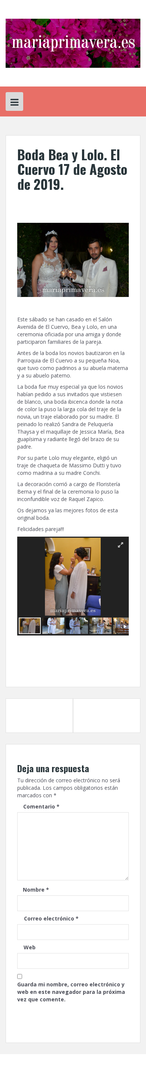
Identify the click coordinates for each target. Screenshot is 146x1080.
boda (66, 663)
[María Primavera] (73, 42)
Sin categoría (36, 663)
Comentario (41, 806)
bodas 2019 (102, 663)
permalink (52, 670)
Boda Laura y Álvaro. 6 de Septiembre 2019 (106, 711)
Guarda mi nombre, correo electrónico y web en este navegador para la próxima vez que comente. (71, 992)
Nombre (36, 889)
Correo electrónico (51, 918)
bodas (81, 663)
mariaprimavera (83, 200)
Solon (115, 1061)
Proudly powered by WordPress (44, 1061)
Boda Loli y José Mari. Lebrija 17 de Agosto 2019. (35, 715)
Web (30, 947)
